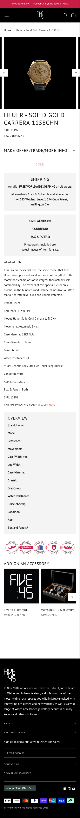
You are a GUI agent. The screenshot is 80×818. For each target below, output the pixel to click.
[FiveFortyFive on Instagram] (69, 789)
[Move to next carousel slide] (72, 597)
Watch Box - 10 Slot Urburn (57, 610)
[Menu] (6, 15)
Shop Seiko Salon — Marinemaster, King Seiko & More (40, 3)
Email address (15, 748)
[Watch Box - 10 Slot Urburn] (58, 586)
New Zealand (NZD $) (18, 788)
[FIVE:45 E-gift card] (21, 586)
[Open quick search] (65, 15)
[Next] (76, 73)
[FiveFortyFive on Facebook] (64, 789)
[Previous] (4, 73)
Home (7, 30)
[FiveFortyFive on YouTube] (73, 789)
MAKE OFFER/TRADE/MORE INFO (35, 150)
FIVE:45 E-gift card (15, 610)
